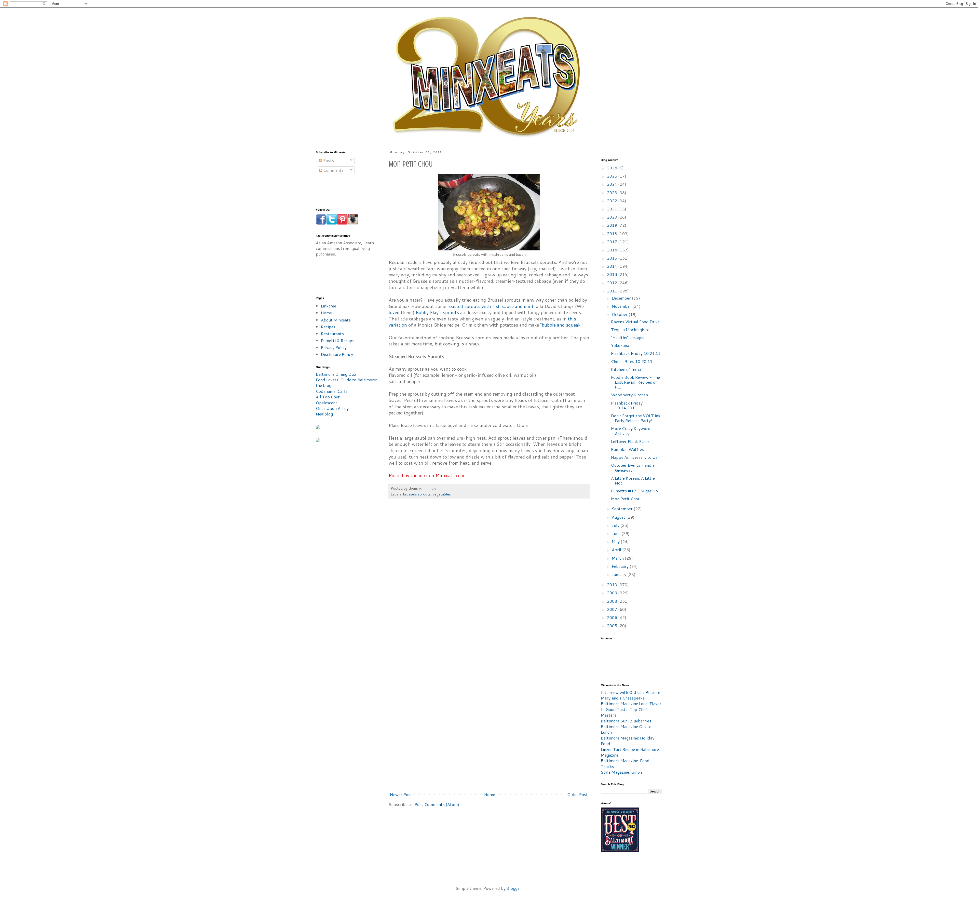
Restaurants (332, 334)
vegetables (442, 494)
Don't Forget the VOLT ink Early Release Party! (635, 418)
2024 (612, 184)
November (622, 306)
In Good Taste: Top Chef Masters (624, 712)
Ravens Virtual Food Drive (635, 322)
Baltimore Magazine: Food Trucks (625, 763)
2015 (612, 258)
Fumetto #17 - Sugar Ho (634, 491)
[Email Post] (433, 488)
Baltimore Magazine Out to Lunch (626, 729)
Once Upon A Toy (332, 408)
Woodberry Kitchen (629, 395)
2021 (612, 209)
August (619, 517)
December (622, 298)
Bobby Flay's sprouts (437, 312)
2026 (612, 168)
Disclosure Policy (337, 354)
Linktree (328, 306)
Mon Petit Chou (625, 499)
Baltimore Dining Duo (336, 374)
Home (489, 794)
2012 (612, 283)
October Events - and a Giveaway (633, 467)
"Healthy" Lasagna (627, 337)
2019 (612, 225)
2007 (612, 609)
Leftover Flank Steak (630, 441)
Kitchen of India (626, 369)
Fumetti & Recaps (337, 340)
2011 (612, 291)
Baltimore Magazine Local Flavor (631, 703)
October (620, 314)
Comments (333, 170)
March (618, 558)
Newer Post (401, 794)
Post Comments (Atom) (437, 804)
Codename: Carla (331, 391)
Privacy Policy (334, 347)
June (616, 533)
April (617, 550)
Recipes (328, 327)
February (621, 566)
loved (394, 312)
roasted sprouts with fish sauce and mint (490, 306)
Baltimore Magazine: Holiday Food (627, 740)
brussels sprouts (417, 494)
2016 (612, 250)
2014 (612, 266)
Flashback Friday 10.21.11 (636, 353)
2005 (612, 625)
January (619, 574)
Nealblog (324, 414)
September (623, 509)
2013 (612, 274)
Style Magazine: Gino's (622, 772)
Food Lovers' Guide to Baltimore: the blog (346, 382)
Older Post (577, 794)
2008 (612, 601)
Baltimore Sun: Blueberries (626, 721)
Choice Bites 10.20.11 (632, 361)
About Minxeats (336, 320)
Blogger (514, 888)
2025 (612, 176)
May (616, 541)
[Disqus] (489, 579)
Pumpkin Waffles (627, 449)
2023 (612, 192)
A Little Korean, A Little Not (633, 480)
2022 (612, 201)
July (616, 525)
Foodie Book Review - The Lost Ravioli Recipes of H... (635, 382)
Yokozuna (620, 345)
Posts (328, 160)
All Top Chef (328, 397)
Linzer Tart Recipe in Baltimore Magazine (630, 752)
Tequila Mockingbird (630, 329)
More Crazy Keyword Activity (630, 430)
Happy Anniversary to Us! (635, 457)
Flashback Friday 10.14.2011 (627, 405)
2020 (612, 217)
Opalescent (326, 403)
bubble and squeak (561, 325)
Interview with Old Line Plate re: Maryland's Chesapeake (631, 695)
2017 (612, 242)
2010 (612, 584)
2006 (612, 617)
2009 (612, 593)
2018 (612, 233)
